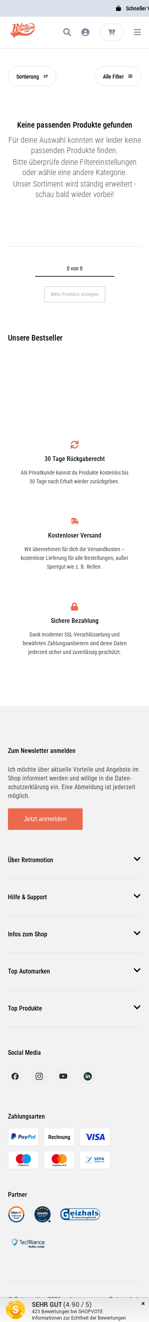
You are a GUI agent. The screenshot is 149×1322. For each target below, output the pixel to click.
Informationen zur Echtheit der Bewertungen (79, 1317)
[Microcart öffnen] (112, 32)
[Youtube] (63, 1081)
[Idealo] (42, 1220)
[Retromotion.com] (23, 34)
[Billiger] (16, 1220)
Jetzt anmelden (45, 819)
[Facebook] (15, 1081)
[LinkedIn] (87, 1081)
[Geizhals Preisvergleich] (80, 1220)
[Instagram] (39, 1081)
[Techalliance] (28, 1249)
